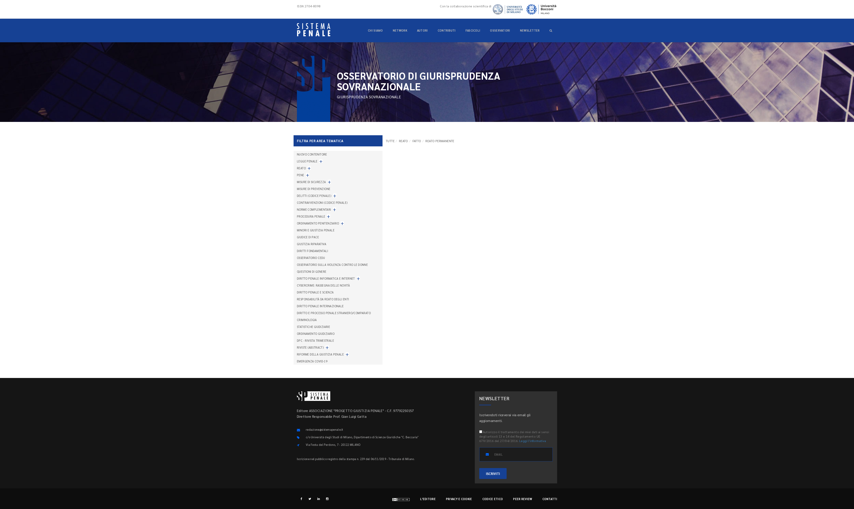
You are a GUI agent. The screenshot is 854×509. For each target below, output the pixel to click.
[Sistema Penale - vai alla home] (313, 29)
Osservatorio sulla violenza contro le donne (332, 265)
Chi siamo (375, 30)
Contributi (447, 30)
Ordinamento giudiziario (315, 333)
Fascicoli (472, 30)
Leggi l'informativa (532, 441)
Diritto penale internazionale (320, 306)
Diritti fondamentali (312, 251)
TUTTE (390, 141)
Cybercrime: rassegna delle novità (323, 285)
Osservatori (500, 30)
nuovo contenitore (312, 154)
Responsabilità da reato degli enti (323, 299)
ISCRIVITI (493, 473)
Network (400, 30)
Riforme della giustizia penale (320, 354)
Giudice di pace (308, 237)
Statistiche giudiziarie (313, 327)
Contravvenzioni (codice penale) (322, 202)
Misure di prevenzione (313, 189)
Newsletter (530, 30)
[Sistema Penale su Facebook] (301, 498)
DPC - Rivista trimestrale (315, 340)
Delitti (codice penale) (314, 196)
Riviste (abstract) (310, 347)
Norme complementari (314, 209)
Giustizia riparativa (311, 244)
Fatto (417, 141)
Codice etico (492, 499)
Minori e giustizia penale (315, 230)
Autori (422, 30)
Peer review (522, 499)
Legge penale (307, 161)
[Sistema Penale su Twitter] (310, 498)
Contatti (549, 499)
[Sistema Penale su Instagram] (327, 498)
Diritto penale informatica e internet (326, 278)
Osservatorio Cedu (311, 258)
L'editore (428, 499)
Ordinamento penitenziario (318, 223)
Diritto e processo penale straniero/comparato (334, 313)
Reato (403, 141)
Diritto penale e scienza (315, 292)
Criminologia (307, 320)
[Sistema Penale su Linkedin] (318, 498)
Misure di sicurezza (311, 182)
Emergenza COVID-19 (312, 361)
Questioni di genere (311, 271)
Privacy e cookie (459, 499)
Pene (300, 175)
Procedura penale (311, 216)
